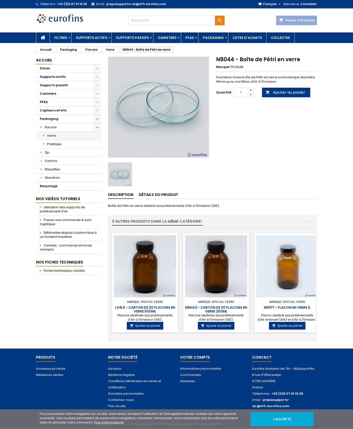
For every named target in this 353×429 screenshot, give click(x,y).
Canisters (167, 37)
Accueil (44, 60)
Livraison (115, 368)
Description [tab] (120, 194)
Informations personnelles (200, 368)
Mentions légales (121, 375)
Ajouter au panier (285, 92)
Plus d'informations (109, 422)
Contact (262, 357)
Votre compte (195, 357)
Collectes (280, 37)
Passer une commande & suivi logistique (65, 222)
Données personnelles (126, 393)
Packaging (213, 37)
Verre (51, 135)
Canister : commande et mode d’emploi (66, 247)
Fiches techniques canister (64, 270)
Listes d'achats (247, 37)
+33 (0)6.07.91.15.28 (72, 4)
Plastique (54, 144)
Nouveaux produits (50, 368)
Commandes (190, 375)
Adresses (187, 381)
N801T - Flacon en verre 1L (287, 307)
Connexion (308, 4)
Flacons (51, 127)
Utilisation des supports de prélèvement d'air (62, 209)
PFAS (189, 37)
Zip (47, 152)
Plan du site (117, 406)
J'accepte (282, 419)
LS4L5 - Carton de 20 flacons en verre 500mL (145, 309)
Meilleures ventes (49, 375)
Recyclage (48, 186)
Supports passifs (132, 37)
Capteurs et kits (53, 110)
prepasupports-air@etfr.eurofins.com (136, 4)
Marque (222, 67)
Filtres (60, 37)
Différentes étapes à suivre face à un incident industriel (68, 234)
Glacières (52, 177)
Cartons (51, 161)
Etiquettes (52, 169)
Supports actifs (91, 37)
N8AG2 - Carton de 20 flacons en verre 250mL (216, 309)
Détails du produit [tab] (158, 194)
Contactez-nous (121, 400)
